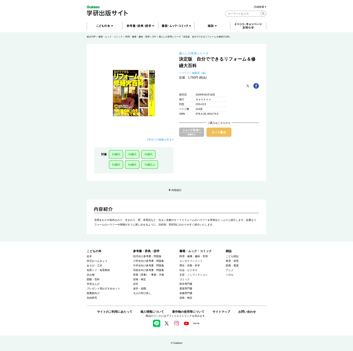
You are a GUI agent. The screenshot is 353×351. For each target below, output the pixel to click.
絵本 (89, 256)
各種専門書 (185, 293)
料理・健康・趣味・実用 (137, 36)
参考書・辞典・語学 (146, 251)
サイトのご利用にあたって (114, 311)
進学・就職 (139, 288)
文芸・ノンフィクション (193, 274)
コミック (184, 279)
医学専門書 (185, 284)
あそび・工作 (94, 265)
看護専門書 (185, 288)
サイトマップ (221, 311)
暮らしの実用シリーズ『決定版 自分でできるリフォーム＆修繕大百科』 (195, 36)
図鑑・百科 (93, 279)
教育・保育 (232, 261)
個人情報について (152, 311)
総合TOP (91, 36)
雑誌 (229, 251)
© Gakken (176, 342)
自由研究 (92, 297)
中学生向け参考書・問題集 (148, 265)
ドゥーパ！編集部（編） (193, 72)
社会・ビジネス (188, 270)
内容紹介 (176, 190)
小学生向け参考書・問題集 (148, 261)
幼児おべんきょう (97, 261)
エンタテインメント (191, 261)
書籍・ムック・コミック (110, 36)
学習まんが (93, 284)
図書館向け (93, 293)
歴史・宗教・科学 (189, 265)
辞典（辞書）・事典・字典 (148, 274)
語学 (135, 284)
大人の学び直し (142, 293)
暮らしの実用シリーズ (193, 53)
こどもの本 (94, 251)
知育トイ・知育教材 (98, 270)
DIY (154, 36)
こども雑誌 (232, 256)
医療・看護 (232, 265)
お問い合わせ (247, 311)
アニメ (229, 270)
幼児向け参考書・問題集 (147, 256)
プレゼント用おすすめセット (103, 288)
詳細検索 (259, 7)
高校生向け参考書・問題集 (148, 270)
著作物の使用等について (188, 311)
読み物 (91, 274)
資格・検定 (139, 279)
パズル (229, 274)
